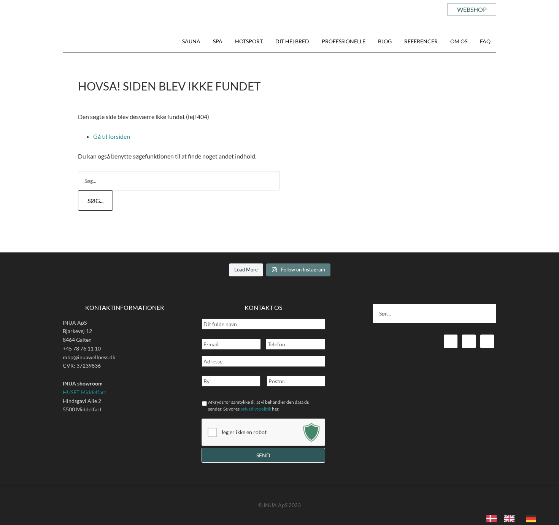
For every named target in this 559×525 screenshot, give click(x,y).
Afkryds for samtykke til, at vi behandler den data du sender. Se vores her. (259, 405)
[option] (511, 518)
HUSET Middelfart (84, 392)
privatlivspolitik (255, 409)
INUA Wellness (88, 41)
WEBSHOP (472, 9)
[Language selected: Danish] (515, 517)
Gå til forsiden (111, 136)
